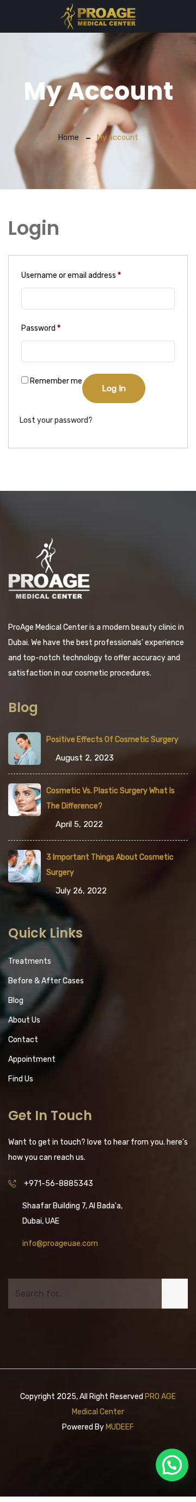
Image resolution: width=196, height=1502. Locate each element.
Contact (23, 1039)
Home (68, 137)
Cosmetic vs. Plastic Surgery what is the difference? (110, 798)
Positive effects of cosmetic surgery (112, 739)
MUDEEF (120, 1427)
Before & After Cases (46, 981)
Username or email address (71, 275)
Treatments (29, 961)
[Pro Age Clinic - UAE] (98, 17)
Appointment (32, 1059)
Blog (15, 1000)
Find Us (20, 1079)
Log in (114, 388)
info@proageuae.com (60, 1243)
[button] (172, 1465)
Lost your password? (56, 420)
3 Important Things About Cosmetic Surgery (110, 865)
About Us (24, 1020)
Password (40, 328)
